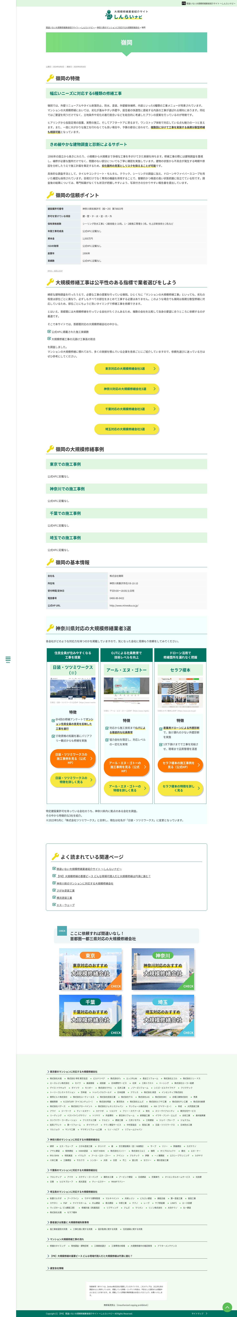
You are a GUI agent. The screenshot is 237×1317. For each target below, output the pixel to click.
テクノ (135, 1203)
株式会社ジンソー (118, 1150)
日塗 (115, 1160)
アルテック (134, 1155)
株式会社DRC (161, 1097)
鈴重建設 (177, 1146)
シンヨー (94, 1160)
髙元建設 (109, 1203)
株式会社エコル (170, 1078)
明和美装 (68, 1155)
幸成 (180, 1106)
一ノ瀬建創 (159, 1155)
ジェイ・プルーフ (167, 1120)
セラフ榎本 (72, 1212)
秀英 (195, 1097)
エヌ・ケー (196, 1150)
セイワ (78, 1083)
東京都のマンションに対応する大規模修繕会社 (73, 1071)
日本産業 (121, 1092)
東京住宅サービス (188, 1111)
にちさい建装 (146, 1198)
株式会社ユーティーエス (83, 1097)
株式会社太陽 (56, 1212)
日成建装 (142, 1177)
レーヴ (146, 1203)
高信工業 (192, 1198)
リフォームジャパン (133, 1129)
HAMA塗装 (83, 1150)
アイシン (120, 1155)
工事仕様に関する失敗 (82, 1229)
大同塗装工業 (193, 1106)
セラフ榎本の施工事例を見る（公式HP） (179, 765)
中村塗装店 (131, 1124)
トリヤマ (96, 1115)
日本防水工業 (186, 1124)
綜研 (52, 1146)
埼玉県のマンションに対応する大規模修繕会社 (73, 1191)
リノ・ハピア (113, 1129)
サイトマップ (197, 1313)
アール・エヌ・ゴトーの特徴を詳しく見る (125, 788)
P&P (65, 1203)
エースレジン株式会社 (59, 1083)
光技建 (199, 1177)
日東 (52, 1181)
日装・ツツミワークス (165, 1124)
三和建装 (150, 1120)
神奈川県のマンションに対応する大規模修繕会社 (85, 883)
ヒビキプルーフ (66, 1181)
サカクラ (80, 1160)
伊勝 (147, 1155)
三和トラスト (147, 1083)
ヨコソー (147, 1160)
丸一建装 (187, 1207)
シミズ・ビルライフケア (164, 1087)
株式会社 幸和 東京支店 (77, 1078)
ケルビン (106, 1120)
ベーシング (164, 1083)
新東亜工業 (145, 1115)
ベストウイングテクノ (77, 1115)
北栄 (134, 1083)
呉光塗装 (82, 1181)
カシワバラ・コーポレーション (63, 1120)
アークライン (73, 1198)
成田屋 (103, 1083)
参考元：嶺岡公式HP (55, 271)
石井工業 (121, 1087)
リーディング (56, 1115)
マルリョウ (55, 1129)
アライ (53, 1111)
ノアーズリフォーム (139, 1087)
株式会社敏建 (199, 1101)
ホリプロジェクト (168, 1150)
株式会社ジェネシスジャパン (110, 1106)
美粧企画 (161, 1198)
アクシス (134, 1092)
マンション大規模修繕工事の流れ (67, 1239)
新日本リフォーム (126, 1115)
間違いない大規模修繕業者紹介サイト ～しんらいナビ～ (211, 3)
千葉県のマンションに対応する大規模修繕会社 (73, 1170)
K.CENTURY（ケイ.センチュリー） (78, 1101)
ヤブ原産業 (160, 1203)
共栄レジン (129, 1198)
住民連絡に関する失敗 (132, 1229)
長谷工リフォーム (150, 1078)
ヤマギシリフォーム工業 (91, 1129)
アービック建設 (126, 1177)
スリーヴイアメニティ (165, 1111)
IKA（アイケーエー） (163, 1106)
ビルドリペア (99, 1078)
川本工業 (54, 1160)
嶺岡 (153, 1150)
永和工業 (186, 1115)
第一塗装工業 (176, 1198)
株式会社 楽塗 (150, 1092)
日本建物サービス (119, 1083)
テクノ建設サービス (112, 1124)
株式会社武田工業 (107, 1097)
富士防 (135, 1160)
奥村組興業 (200, 1115)
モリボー (89, 1087)
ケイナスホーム (79, 1203)
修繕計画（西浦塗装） (91, 1207)
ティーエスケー (99, 1181)
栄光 (148, 1111)
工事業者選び (100, 1245)
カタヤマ (199, 1155)
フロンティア (56, 1177)
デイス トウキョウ (58, 1087)
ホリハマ (102, 1146)
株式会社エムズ (136, 1101)
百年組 (84, 1092)
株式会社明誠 (105, 1101)
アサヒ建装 (55, 1150)
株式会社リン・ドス (191, 1078)
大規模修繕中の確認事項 (141, 1245)
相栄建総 (69, 1150)
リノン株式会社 (155, 1207)
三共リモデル (134, 1120)
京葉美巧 (155, 1177)
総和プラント (56, 1124)
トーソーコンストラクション (62, 1092)
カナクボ (100, 1111)
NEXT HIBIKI (99, 1150)
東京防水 (120, 1101)
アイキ (70, 1177)
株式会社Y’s (115, 1078)
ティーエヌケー (83, 1111)
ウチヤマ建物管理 (92, 1198)
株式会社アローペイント (81, 1106)
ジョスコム (185, 1120)
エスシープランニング (179, 1155)
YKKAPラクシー (118, 1181)
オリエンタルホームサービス (177, 1177)
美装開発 (90, 1083)
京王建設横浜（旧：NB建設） (132, 1146)
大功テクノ (173, 1207)
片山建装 (96, 1203)
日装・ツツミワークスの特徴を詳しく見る (71, 780)
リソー (165, 1146)
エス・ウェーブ (66, 905)
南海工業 (146, 1124)
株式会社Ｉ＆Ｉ (138, 1150)
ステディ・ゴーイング (88, 1177)
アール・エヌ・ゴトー (101, 1155)
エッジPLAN (131, 1078)
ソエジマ (113, 1111)
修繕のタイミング (57, 1245)
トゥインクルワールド (102, 1092)
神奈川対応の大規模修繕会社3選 (125, 389)
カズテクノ (191, 1146)
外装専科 (109, 1115)
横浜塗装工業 (64, 898)
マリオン (139, 1207)
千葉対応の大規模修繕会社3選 (125, 409)
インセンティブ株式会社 (172, 1092)
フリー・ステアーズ (131, 1111)
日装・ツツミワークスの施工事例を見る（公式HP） (71, 758)
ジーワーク (66, 1111)
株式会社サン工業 (180, 1101)
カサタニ (54, 1203)
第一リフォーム (74, 1124)
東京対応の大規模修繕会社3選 (125, 368)
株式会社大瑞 (56, 1078)
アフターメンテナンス (167, 1245)
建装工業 (119, 1120)
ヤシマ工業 (70, 1129)
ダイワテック (92, 1124)
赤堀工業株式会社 (180, 1097)
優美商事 (54, 1101)
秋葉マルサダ (56, 1198)
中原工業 (123, 1203)
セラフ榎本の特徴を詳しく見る (179, 788)
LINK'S (173, 1203)
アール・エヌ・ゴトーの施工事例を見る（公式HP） (125, 767)
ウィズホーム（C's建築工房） (63, 1207)
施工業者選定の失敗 (58, 1229)
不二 (124, 1160)
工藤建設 (67, 1160)
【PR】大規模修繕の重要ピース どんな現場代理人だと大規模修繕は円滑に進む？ (104, 876)
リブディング (112, 1207)
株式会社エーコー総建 (184, 1083)
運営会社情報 (57, 1268)
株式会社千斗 (127, 1097)
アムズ (127, 1207)
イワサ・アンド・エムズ (166, 1115)
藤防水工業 (108, 1177)
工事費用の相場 (118, 1245)
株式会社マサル (105, 1087)
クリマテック (187, 1087)
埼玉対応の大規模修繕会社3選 (125, 429)
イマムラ (82, 1155)
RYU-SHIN (54, 1155)
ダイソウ (75, 1087)
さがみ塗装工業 (66, 890)
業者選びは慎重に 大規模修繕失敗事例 (69, 1222)
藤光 (183, 1150)
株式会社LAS (143, 1097)
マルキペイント (112, 1198)
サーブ (153, 1146)
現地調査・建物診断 (80, 1245)
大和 (105, 1160)
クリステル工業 (89, 1120)
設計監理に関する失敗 (107, 1229)
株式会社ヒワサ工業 (158, 1101)
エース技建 (187, 1203)
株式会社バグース (57, 1106)
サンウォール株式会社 (138, 1106)
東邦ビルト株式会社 (58, 1097)
